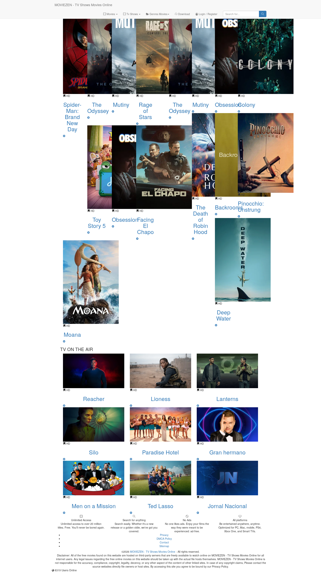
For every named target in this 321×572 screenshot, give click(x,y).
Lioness (160, 399)
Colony (246, 104)
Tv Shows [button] (132, 14)
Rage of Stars (145, 110)
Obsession (125, 219)
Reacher (93, 399)
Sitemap (164, 546)
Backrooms (229, 207)
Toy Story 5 (97, 222)
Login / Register (207, 14)
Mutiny (121, 104)
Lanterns (227, 399)
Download (183, 14)
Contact (164, 542)
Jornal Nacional (227, 506)
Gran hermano (227, 452)
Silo (93, 452)
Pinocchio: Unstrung (251, 206)
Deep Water (223, 315)
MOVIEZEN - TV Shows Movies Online (83, 4)
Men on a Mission (94, 506)
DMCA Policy (164, 538)
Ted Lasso (160, 506)
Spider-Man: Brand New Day (72, 116)
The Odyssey (98, 107)
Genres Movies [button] (158, 14)
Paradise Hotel (160, 452)
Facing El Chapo (145, 225)
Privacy (164, 535)
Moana (72, 334)
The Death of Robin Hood (200, 219)
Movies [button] (111, 14)
